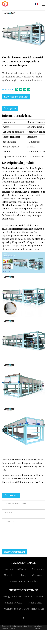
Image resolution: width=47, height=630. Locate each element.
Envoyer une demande (16, 96)
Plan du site (16, 581)
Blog (23, 575)
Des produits (37, 569)
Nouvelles (9, 575)
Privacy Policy (31, 581)
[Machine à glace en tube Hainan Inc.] (5, 4)
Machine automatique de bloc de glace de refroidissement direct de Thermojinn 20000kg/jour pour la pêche (22, 478)
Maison (9, 569)
